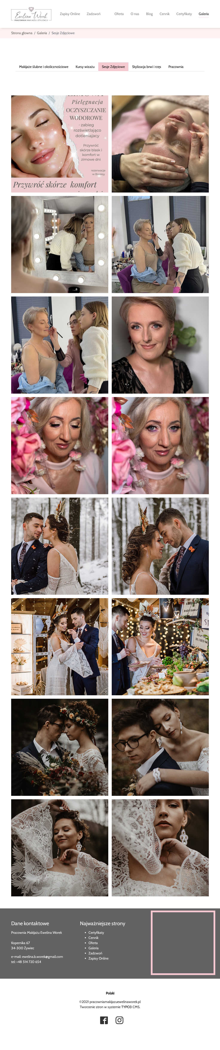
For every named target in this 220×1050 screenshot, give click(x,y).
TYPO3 (126, 1007)
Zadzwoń (95, 953)
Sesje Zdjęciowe (113, 67)
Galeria (94, 948)
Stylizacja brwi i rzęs (146, 67)
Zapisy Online (98, 958)
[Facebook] (104, 1020)
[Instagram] (119, 1020)
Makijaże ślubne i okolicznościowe (43, 67)
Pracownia (175, 67)
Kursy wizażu (85, 67)
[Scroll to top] (9, 1040)
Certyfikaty (96, 933)
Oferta (93, 943)
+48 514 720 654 (28, 962)
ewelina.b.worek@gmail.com (42, 957)
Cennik (93, 938)
